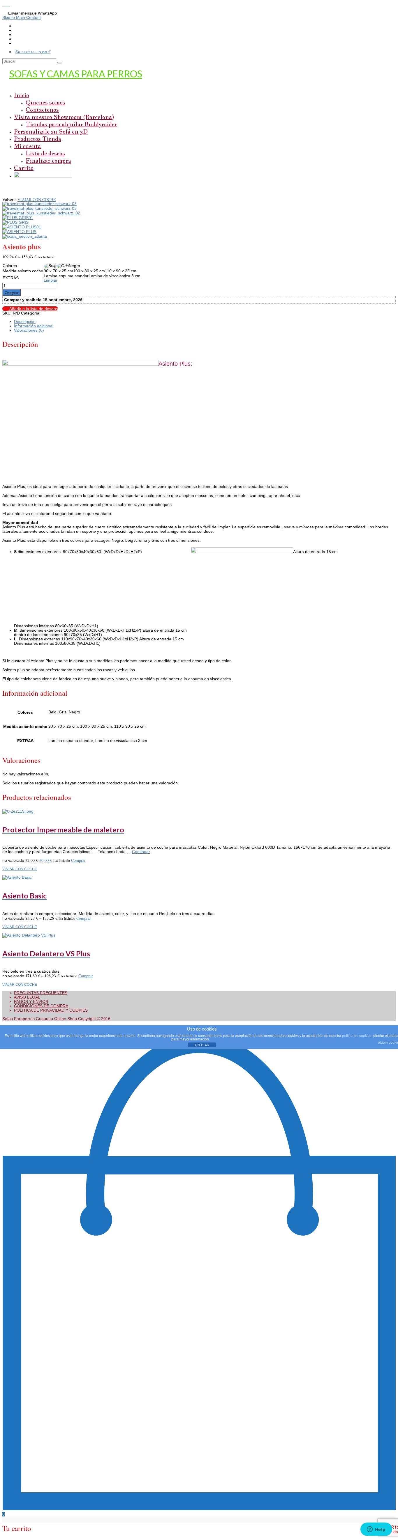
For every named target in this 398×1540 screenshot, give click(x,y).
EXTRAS (11, 278)
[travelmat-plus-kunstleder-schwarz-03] (39, 203)
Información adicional (33, 326)
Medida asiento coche (23, 271)
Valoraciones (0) (29, 330)
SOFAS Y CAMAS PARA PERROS (75, 73)
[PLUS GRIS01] (17, 217)
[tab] (205, 321)
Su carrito (32, 51)
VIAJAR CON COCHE (36, 199)
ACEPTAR (202, 1045)
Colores (10, 265)
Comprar (11, 292)
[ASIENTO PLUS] (19, 231)
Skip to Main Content (21, 17)
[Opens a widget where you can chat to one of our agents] (376, 1530)
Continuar (141, 851)
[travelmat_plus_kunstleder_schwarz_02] (41, 213)
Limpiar (50, 280)
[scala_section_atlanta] (24, 236)
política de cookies (356, 1036)
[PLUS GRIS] (15, 222)
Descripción (25, 321)
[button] (4, 4)
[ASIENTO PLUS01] (21, 227)
